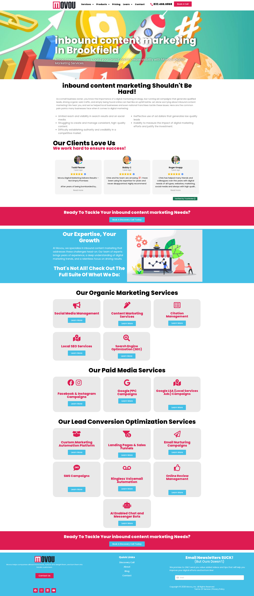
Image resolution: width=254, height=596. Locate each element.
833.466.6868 (162, 4)
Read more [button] (78, 190)
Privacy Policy (218, 589)
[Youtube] (53, 590)
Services (86, 4)
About (127, 567)
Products (101, 4)
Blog (127, 571)
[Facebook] (35, 590)
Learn (126, 4)
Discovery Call (127, 562)
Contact (140, 4)
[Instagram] (41, 590)
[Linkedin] (47, 590)
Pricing (116, 4)
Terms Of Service (202, 589)
